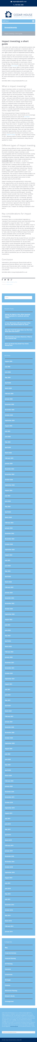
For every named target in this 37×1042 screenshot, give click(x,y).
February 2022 (9, 652)
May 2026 (7, 377)
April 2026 (8, 383)
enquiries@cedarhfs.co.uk (19, 1)
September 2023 (10, 549)
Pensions (7, 985)
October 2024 (9, 479)
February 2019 (9, 845)
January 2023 (9, 592)
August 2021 (8, 684)
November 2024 (9, 474)
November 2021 (9, 668)
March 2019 (8, 840)
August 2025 (8, 426)
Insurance (8, 969)
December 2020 (9, 727)
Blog (6, 947)
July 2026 (7, 366)
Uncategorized (9, 1001)
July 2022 (7, 625)
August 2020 (8, 748)
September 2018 (10, 872)
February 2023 (9, 587)
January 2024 (9, 528)
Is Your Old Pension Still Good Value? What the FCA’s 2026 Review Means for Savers (17, 323)
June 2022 (8, 630)
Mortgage (8, 980)
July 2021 (7, 689)
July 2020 (7, 754)
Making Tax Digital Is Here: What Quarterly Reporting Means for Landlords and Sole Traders (17, 316)
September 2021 (10, 678)
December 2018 (9, 856)
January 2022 (9, 657)
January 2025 (9, 463)
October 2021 (9, 673)
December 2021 (9, 662)
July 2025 (7, 431)
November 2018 (9, 861)
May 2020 (7, 765)
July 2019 (7, 818)
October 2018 (9, 867)
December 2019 (9, 791)
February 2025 (9, 458)
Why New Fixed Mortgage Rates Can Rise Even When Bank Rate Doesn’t (18, 330)
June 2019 (8, 824)
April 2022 (8, 641)
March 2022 (8, 646)
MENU (5, 21)
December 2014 (9, 904)
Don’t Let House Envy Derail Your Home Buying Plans (17, 344)
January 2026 (9, 399)
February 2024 (9, 522)
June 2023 (8, 566)
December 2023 (9, 533)
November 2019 (9, 797)
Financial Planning (10, 958)
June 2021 (8, 695)
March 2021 (8, 711)
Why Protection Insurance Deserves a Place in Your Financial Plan (18, 337)
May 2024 (7, 506)
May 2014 (7, 915)
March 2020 (8, 775)
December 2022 (9, 598)
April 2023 (8, 576)
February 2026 (9, 393)
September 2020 (10, 743)
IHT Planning (8, 964)
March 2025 (8, 453)
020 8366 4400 (19, 5)
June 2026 (8, 372)
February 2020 (9, 781)
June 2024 (8, 501)
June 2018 (8, 888)
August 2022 (8, 619)
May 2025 (7, 442)
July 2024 (7, 496)
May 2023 (7, 571)
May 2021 (7, 700)
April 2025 (8, 447)
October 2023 (9, 544)
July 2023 (7, 560)
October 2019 (9, 802)
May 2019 (7, 829)
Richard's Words (10, 996)
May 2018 (7, 894)
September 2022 (10, 614)
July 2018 (7, 883)
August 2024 (8, 490)
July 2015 (7, 899)
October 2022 (9, 609)
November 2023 (9, 539)
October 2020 (9, 738)
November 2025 (9, 409)
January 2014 (9, 931)
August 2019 (8, 813)
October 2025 (9, 415)
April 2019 (8, 835)
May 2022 (7, 635)
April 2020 (8, 770)
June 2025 (8, 436)
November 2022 (9, 603)
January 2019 (9, 851)
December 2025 (9, 404)
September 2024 (10, 485)
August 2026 (8, 361)
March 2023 (8, 582)
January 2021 (9, 722)
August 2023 (8, 555)
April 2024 (8, 512)
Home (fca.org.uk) (14, 1026)
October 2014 (9, 910)
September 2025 (10, 420)
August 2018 (8, 878)
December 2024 (9, 469)
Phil (16, 282)
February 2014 (9, 926)
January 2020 (9, 786)
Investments (10, 27)
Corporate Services (10, 953)
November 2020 (9, 732)
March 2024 (8, 517)
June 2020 (8, 759)
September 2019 (10, 808)
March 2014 (8, 921)
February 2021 (9, 716)
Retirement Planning (11, 990)
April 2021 (8, 705)
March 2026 (8, 388)
